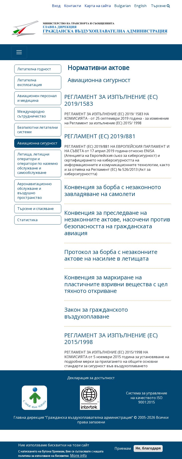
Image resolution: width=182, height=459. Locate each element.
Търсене (159, 5)
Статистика (27, 219)
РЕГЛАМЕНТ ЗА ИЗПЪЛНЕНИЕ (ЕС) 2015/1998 (111, 338)
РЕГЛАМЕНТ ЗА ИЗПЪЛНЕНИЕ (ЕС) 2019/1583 (111, 100)
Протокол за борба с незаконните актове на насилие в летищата (110, 255)
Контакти (72, 5)
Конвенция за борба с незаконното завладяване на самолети (112, 190)
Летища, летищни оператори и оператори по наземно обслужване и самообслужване (37, 163)
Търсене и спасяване (35, 208)
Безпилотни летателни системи (37, 129)
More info (78, 455)
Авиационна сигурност (37, 143)
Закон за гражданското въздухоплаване (96, 313)
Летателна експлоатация (29, 82)
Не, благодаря (148, 448)
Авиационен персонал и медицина (37, 98)
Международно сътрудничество (31, 114)
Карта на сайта (98, 5)
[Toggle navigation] (19, 52)
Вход (56, 5)
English (140, 5)
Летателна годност (34, 69)
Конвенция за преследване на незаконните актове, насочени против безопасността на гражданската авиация (117, 223)
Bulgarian (122, 5)
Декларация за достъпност (91, 377)
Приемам (123, 448)
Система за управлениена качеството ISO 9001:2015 (146, 398)
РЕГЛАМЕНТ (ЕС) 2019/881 (100, 136)
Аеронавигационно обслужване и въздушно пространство (34, 190)
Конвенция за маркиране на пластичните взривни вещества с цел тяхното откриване (116, 284)
